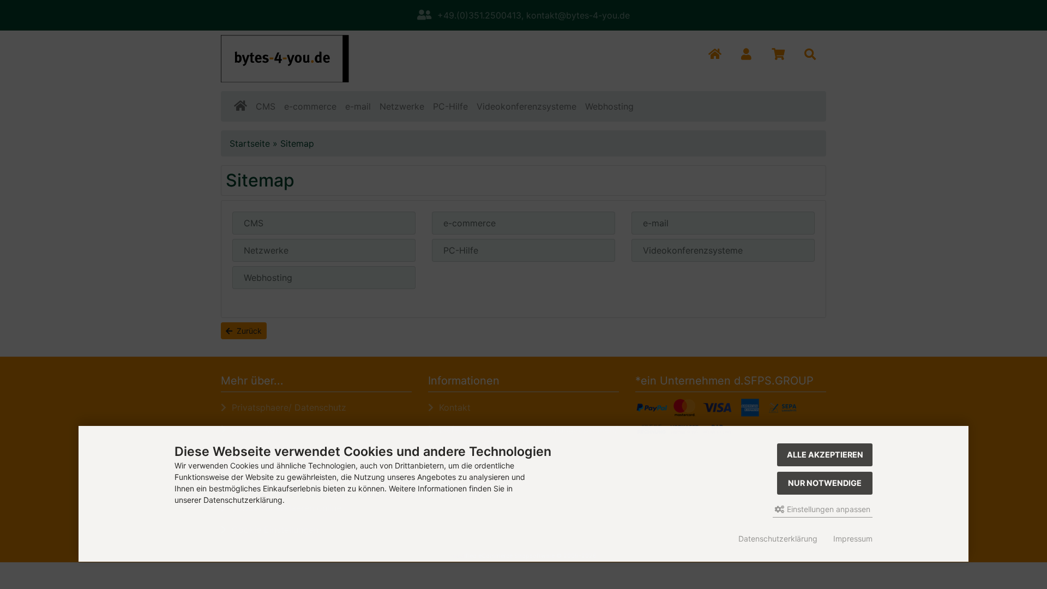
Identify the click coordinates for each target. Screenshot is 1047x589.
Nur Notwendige (825, 483)
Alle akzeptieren (825, 454)
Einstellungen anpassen (827, 509)
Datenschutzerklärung (777, 538)
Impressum (852, 538)
